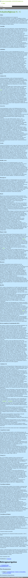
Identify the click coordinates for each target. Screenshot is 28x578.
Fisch (24, 238)
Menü (4, 3)
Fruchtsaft (10, 401)
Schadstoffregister (4, 565)
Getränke (4, 401)
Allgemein (9, 558)
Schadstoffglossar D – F (5, 566)
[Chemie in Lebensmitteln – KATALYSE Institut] (11, 1)
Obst (1, 89)
